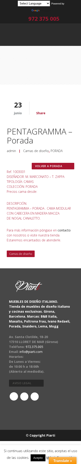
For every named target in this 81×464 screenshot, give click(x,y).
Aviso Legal (22, 383)
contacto (64, 230)
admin (11, 151)
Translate (45, 10)
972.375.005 (34, 347)
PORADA (57, 151)
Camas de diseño (36, 151)
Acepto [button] (38, 458)
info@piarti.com (31, 352)
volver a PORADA (48, 166)
